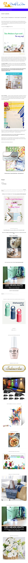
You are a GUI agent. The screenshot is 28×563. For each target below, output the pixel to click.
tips (11, 293)
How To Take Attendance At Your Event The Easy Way (13, 17)
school (10, 293)
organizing (9, 293)
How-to (4, 293)
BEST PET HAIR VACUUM (10, 232)
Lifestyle (6, 293)
